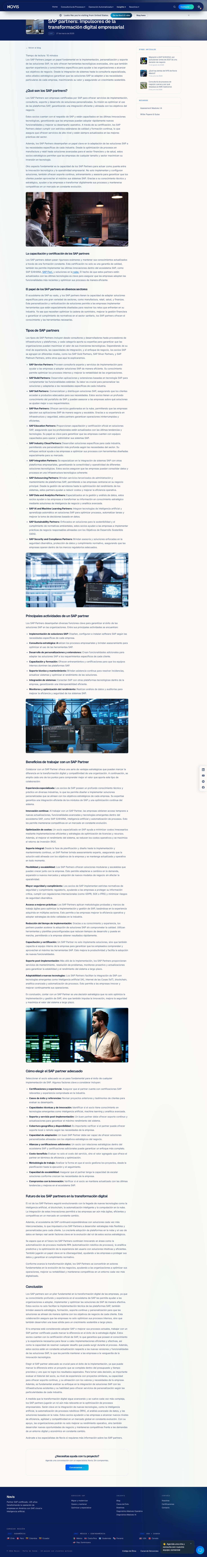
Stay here (140, 15)
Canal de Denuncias (149, 1551)
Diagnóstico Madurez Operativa (129, 1511)
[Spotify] (203, 781)
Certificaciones (168, 1504)
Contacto (165, 1507)
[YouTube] (203, 775)
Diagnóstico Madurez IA (126, 1514)
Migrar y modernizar (79, 1500)
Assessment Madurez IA (151, 108)
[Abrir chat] (200, 1550)
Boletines (120, 1507)
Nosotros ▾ (134, 7)
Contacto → (186, 7)
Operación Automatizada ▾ (101, 7)
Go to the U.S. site (121, 15)
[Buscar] (174, 6)
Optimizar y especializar (81, 1507)
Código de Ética (129, 1551)
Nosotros (165, 1500)
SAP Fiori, (47, 271)
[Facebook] (203, 787)
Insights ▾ (121, 7)
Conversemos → (77, 1467)
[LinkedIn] (203, 770)
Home (55, 6)
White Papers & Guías (150, 114)
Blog (118, 1500)
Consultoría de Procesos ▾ (73, 7)
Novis (13, 6)
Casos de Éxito (122, 1504)
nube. (76, 271)
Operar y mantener (79, 1504)
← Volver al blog (33, 47)
